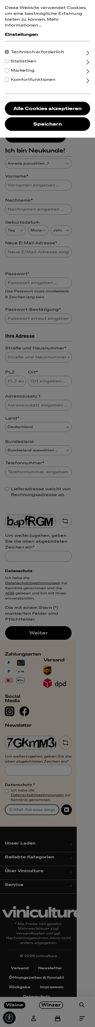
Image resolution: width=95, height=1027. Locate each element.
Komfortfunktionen (33, 79)
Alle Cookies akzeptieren (47, 108)
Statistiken (23, 61)
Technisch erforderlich (37, 52)
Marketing (23, 70)
